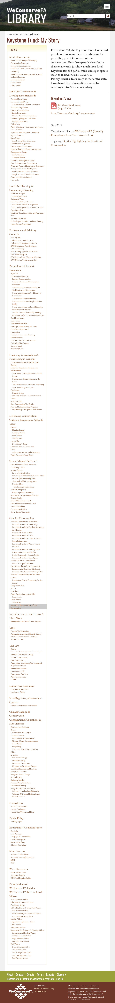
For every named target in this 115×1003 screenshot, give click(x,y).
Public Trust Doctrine (19, 677)
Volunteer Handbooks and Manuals (25, 791)
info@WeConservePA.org (44, 988)
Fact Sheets (15, 591)
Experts (50, 974)
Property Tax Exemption (20, 631)
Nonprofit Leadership (19, 771)
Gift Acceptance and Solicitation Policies (26, 395)
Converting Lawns (18, 467)
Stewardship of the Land (22, 461)
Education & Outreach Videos (22, 902)
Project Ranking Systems (20, 343)
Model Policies (16, 82)
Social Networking (18, 842)
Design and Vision (17, 199)
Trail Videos (15, 944)
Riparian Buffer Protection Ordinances (25, 132)
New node (15, 180)
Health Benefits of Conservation (23, 560)
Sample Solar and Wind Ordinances (25, 174)
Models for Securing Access (21, 66)
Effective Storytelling (18, 845)
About (10, 974)
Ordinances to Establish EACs (22, 240)
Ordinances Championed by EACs (24, 243)
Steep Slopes (15, 138)
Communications (17, 735)
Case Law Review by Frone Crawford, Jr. (26, 651)
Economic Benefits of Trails (22, 535)
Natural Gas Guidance (19, 806)
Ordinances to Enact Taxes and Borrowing (28, 384)
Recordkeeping (16, 777)
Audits (13, 649)
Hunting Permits (18, 430)
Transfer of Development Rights (22, 160)
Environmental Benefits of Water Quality (27, 571)
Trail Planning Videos (20, 958)
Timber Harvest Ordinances (21, 146)
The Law (14, 645)
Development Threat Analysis (22, 201)
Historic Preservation (18, 113)
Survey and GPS (17, 337)
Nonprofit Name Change (20, 774)
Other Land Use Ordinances (21, 177)
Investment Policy (18, 760)
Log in (59, 979)
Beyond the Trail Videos (21, 947)
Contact (20, 974)
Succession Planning (18, 785)
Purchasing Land (17, 348)
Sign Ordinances (17, 135)
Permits (13, 427)
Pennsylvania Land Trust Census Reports (26, 621)
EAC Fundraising (17, 248)
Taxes (12, 627)
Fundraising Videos (18, 905)
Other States (16, 602)
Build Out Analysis (18, 193)
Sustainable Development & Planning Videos (27, 930)
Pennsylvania (16, 597)
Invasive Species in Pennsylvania (23, 478)
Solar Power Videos (18, 927)
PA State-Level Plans (18, 218)
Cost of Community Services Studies (25, 555)
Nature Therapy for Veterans (22, 563)
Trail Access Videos (19, 949)
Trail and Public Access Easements (23, 340)
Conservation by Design (19, 102)
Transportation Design (19, 152)
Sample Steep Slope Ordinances (23, 141)
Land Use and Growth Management (24, 204)
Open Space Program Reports (23, 387)
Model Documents (19, 57)
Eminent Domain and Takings (22, 654)
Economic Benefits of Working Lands (26, 549)
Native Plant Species (18, 489)
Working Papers (16, 821)
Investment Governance (21, 763)
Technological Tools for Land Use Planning (27, 221)
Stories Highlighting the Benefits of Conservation (24, 606)
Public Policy (16, 818)
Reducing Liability (18, 780)
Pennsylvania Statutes (18, 668)
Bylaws (13, 730)
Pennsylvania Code (18, 671)
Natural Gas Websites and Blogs (22, 812)
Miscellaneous (17, 851)
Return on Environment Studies (24, 552)
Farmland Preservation (19, 99)
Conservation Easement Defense (24, 298)
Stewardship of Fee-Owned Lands (23, 503)
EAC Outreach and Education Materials (26, 257)
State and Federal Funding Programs (24, 407)
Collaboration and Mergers (21, 732)
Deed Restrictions (17, 318)
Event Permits (17, 435)
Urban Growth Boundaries (21, 224)
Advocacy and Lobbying (20, 727)
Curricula (14, 831)
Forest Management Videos (22, 916)
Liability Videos (16, 919)
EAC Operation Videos (19, 899)
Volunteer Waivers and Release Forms (26, 794)
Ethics (13, 752)
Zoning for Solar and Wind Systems (24, 168)
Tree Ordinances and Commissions (24, 163)
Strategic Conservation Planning (23, 334)
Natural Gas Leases (18, 809)
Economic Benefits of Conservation (24, 521)
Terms (40, 974)
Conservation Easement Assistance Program (30, 979)
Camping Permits (18, 432)
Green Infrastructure (18, 872)
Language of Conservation (21, 836)
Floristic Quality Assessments (22, 492)
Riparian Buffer (16, 498)
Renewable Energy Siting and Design (25, 495)
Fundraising (15, 390)
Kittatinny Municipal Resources (22, 857)
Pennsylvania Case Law (19, 674)
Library (16, 34)
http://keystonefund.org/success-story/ (73, 113)
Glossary (61, 974)
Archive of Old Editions (19, 854)
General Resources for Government (24, 705)
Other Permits (17, 438)
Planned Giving (18, 393)
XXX (13, 860)
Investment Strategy (19, 757)
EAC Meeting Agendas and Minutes (24, 251)
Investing (14, 755)
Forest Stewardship (18, 506)
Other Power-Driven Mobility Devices (26, 452)
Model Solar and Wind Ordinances (25, 171)
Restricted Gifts (16, 401)
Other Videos (16, 924)
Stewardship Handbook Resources (23, 464)
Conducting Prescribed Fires (23, 487)
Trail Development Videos (21, 955)
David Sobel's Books (19, 444)
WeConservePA (40, 991)
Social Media (17, 743)
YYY (12, 863)
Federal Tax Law (17, 639)
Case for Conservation (21, 518)
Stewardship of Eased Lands (21, 500)
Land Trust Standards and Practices (24, 769)
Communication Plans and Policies (25, 749)
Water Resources (18, 869)
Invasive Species (16, 470)
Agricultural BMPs (18, 875)
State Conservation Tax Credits (22, 404)
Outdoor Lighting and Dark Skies (23, 118)
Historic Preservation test (20, 110)
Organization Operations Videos (22, 921)
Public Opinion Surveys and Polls (23, 594)
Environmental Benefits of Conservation (26, 566)
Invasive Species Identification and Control (28, 475)
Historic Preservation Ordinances (24, 115)
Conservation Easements (20, 276)
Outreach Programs (18, 839)
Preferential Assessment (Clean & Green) (26, 634)
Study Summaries (17, 585)
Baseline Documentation (21, 279)
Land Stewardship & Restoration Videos (26, 913)
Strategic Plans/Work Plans (21, 782)
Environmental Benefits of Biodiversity (26, 569)
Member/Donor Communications (25, 741)
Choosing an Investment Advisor (24, 766)
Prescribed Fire (17, 484)
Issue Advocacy (16, 834)
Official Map (15, 124)
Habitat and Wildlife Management (24, 481)
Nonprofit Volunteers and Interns (23, 788)
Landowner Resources (21, 686)
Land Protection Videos (19, 910)
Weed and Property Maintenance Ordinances (27, 166)
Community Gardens (19, 509)
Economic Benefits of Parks (22, 532)
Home (9, 34)
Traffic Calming (18, 154)
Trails (13, 449)
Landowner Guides (18, 692)
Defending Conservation (23, 416)
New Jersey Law (17, 660)
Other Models (16, 85)
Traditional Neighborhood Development (26, 149)
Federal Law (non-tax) (19, 657)
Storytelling (16, 746)
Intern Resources (18, 796)
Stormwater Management (20, 143)
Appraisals (14, 273)
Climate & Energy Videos (21, 935)
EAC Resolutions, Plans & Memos (23, 246)
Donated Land (16, 346)
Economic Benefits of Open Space (25, 557)
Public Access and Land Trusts (22, 455)
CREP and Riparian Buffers (21, 878)
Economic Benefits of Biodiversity (24, 524)
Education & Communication (25, 827)
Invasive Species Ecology (21, 473)
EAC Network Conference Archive (24, 260)
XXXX (13, 588)
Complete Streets (18, 157)
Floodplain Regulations (19, 107)
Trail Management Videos (21, 952)
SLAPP (13, 679)
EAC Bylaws (15, 237)
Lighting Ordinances (19, 121)
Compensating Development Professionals (26, 409)
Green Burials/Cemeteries (20, 512)
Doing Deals (15, 321)
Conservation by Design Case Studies (26, 104)
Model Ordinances (18, 79)
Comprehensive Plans (19, 196)
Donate (30, 974)
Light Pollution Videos (20, 938)
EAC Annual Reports (19, 254)
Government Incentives (19, 689)
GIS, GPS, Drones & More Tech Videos (26, 908)
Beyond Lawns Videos (20, 941)
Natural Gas (16, 803)
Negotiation (15, 332)
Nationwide (16, 599)
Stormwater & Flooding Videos (23, 933)
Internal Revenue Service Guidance (24, 636)
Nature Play (15, 441)
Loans (13, 398)
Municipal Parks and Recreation (22, 446)
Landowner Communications (23, 738)
